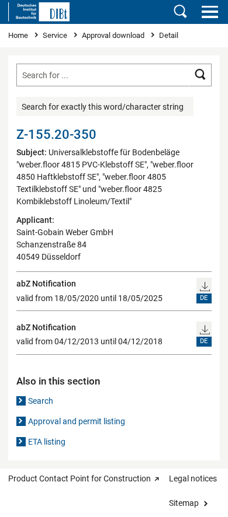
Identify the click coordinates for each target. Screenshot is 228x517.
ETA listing (46, 441)
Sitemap (184, 503)
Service (56, 35)
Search (40, 401)
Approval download (114, 35)
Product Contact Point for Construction (79, 478)
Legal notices (193, 478)
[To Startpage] (39, 11)
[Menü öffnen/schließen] (209, 12)
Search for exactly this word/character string (103, 106)
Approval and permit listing (76, 421)
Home (19, 35)
